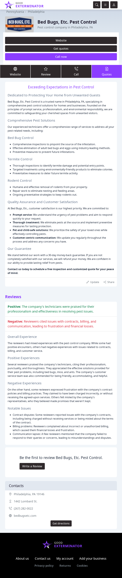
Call (76, 74)
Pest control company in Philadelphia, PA (65, 27)
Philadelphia (36, 12)
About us (22, 558)
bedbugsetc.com (25, 516)
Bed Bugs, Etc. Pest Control (67, 22)
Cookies (82, 565)
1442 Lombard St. (25, 501)
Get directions (61, 523)
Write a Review (32, 466)
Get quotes (61, 48)
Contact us (43, 558)
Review (46, 74)
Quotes (107, 74)
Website (61, 40)
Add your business (92, 558)
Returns (65, 565)
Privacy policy (44, 565)
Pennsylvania (15, 12)
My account (64, 558)
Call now (61, 57)
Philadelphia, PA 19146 (29, 494)
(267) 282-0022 (23, 508)
